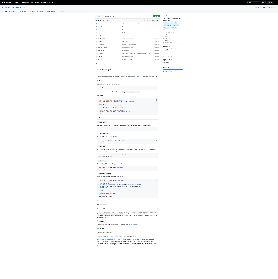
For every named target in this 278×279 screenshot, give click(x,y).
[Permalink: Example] (96, 208)
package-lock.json (102, 47)
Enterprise (43, 2)
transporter (173, 27)
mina (176, 22)
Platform (8, 2)
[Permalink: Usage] (96, 95)
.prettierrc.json (101, 38)
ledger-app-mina (134, 76)
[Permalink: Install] (96, 80)
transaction (166, 27)
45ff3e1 (144, 20)
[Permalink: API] (96, 118)
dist (99, 23)
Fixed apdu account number (129, 26)
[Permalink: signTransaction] (96, 174)
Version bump (106, 20)
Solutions (16, 2)
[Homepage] (3, 2)
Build (123, 32)
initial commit (125, 41)
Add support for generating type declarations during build (136, 23)
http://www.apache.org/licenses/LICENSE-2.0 (109, 239)
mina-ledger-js (16, 7)
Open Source (34, 2)
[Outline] (158, 64)
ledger (165, 22)
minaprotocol (175, 25)
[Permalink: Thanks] (96, 221)
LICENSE (100, 41)
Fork (264, 7)
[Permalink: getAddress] (96, 161)
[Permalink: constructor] (96, 122)
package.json (101, 50)
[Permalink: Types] (96, 201)
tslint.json (100, 56)
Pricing (51, 2)
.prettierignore (101, 35)
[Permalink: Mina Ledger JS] (96, 69)
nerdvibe (7, 7)
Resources (25, 2)
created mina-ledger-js (127, 35)
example (100, 26)
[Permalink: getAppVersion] (96, 134)
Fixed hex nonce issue (127, 47)
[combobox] (143, 16)
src (99, 29)
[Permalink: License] (96, 228)
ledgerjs (171, 22)
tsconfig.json (101, 53)
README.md (101, 44)
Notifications (256, 7)
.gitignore (100, 32)
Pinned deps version (127, 59)
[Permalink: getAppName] (96, 146)
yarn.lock (100, 59)
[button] (156, 88)
